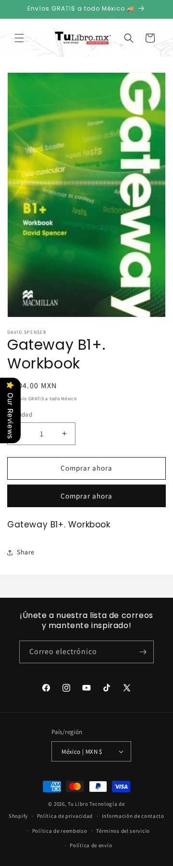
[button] (19, 38)
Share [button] (26, 552)
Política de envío (91, 845)
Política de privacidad (65, 816)
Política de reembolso (59, 830)
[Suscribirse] (142, 652)
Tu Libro (78, 803)
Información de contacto (133, 816)
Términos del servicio (123, 830)
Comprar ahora (86, 495)
